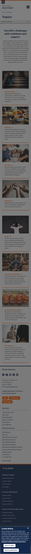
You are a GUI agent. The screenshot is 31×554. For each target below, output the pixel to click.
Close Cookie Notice (11, 550)
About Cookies (9, 546)
